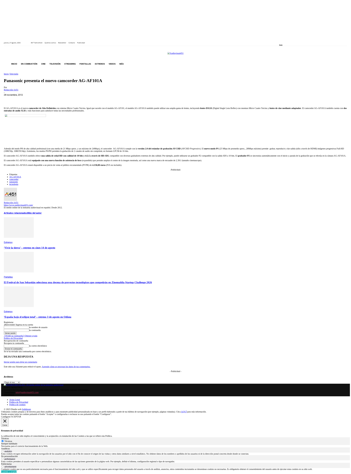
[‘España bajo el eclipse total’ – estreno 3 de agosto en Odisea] (19, 309)
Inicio (6, 74)
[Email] (47, 99)
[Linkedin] (286, 41)
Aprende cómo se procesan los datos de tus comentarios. (66, 366)
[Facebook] (280, 41)
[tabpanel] (175, 446)
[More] (67, 99)
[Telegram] (57, 99)
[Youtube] (292, 41)
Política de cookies (17, 404)
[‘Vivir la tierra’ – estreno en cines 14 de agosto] (19, 240)
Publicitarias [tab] (6, 464)
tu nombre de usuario (38, 327)
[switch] (2, 451)
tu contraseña (35, 330)
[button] (344, 64)
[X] (18, 99)
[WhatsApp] (28, 99)
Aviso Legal (14, 399)
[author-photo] (10, 200)
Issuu (280, 45)
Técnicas (8, 441)
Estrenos (8, 242)
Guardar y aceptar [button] (9, 471)
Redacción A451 (11, 90)
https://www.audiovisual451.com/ (18, 205)
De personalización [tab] (9, 456)
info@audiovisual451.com (27, 392)
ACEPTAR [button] (16, 416)
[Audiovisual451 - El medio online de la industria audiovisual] (175, 54)
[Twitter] (289, 41)
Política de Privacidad (13, 338)
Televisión (13, 74)
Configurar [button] (6, 416)
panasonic (13, 182)
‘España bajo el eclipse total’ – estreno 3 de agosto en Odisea (37, 316)
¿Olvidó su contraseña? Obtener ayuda (20, 336)
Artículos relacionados (15, 213)
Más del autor (34, 213)
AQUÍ (184, 412)
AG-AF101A (15, 177)
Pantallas (8, 277)
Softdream (26, 409)
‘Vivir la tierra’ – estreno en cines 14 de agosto (29, 247)
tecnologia (13, 184)
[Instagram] (283, 41)
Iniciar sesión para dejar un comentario (20, 362)
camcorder (13, 179)
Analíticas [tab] (5, 448)
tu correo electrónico (38, 346)
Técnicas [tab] (5, 438)
